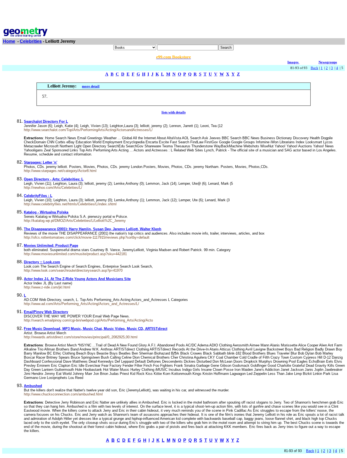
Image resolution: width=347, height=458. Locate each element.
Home (9, 41)
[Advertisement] (173, 14)
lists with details (174, 112)
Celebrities (31, 41)
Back (314, 68)
